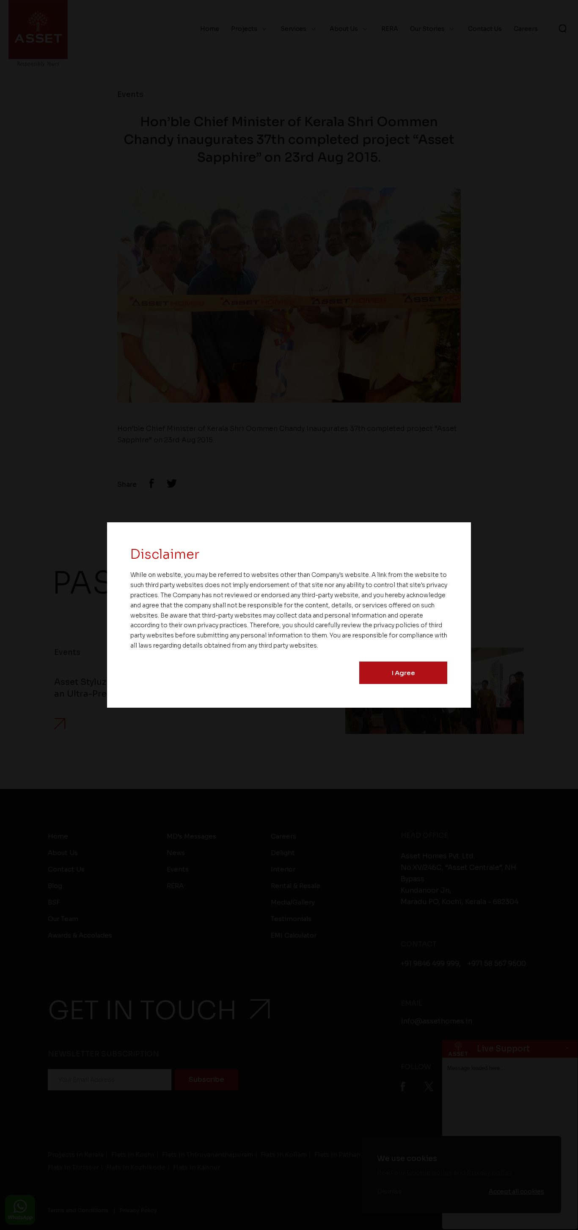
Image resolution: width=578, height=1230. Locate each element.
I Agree (403, 673)
